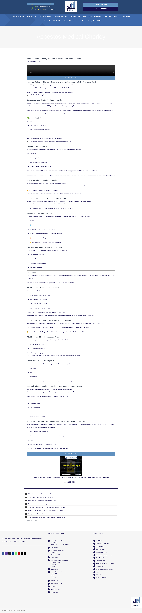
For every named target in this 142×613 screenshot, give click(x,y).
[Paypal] (13, 553)
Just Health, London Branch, (58, 572)
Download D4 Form (101, 552)
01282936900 (54, 547)
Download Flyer (100, 560)
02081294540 (54, 580)
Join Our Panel (100, 546)
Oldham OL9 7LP (55, 554)
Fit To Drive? (99, 566)
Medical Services (55, 589)
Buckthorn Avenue (55, 562)
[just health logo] (71, 2)
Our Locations (54, 592)
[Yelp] (19, 553)
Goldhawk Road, (55, 574)
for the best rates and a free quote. (43, 190)
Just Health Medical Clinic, (58, 540)
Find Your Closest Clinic (102, 543)
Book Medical (99, 540)
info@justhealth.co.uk (56, 583)
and (63, 88)
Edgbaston (53, 564)
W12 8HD (53, 578)
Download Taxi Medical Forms (104, 555)
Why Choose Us (100, 549)
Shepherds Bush (55, 576)
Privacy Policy (100, 574)
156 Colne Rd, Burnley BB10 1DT (59, 545)
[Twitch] (6, 553)
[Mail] (22, 553)
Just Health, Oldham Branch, (58, 550)
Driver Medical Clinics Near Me (104, 569)
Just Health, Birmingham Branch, (59, 560)
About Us (98, 572)
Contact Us (54, 586)
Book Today (30, 440)
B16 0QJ (53, 566)
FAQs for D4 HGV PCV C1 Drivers (105, 563)
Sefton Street (54, 552)
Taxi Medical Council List (102, 558)
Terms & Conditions (101, 577)
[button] (71, 494)
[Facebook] (3, 553)
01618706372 (54, 557)
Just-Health (22, 610)
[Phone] (25, 553)
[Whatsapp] (16, 553)
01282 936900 (72, 482)
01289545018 (54, 569)
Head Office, (54, 542)
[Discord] (9, 553)
